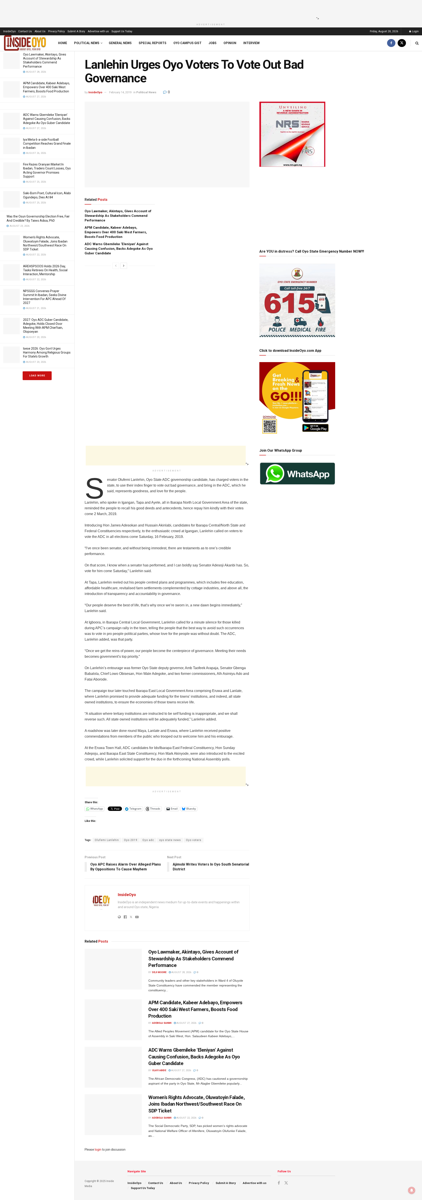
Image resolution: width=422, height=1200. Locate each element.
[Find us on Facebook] (391, 43)
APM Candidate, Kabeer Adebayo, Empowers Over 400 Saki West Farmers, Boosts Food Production (46, 87)
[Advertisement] (209, 10)
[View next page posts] (123, 266)
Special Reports (152, 43)
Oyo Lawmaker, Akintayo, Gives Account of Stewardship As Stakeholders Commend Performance (118, 215)
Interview (251, 43)
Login (415, 31)
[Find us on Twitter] (402, 43)
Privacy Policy (56, 31)
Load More (37, 375)
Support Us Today (121, 31)
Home (62, 43)
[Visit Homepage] (25, 43)
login (98, 1149)
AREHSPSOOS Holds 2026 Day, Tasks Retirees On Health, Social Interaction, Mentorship (45, 270)
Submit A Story (76, 31)
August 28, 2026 (181, 972)
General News (120, 43)
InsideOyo (9, 31)
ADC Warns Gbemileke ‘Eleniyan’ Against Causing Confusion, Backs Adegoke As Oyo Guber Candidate (46, 118)
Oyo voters (193, 840)
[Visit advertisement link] (167, 318)
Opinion (230, 43)
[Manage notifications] (411, 1190)
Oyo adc (148, 840)
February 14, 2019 (120, 92)
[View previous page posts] (116, 266)
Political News (86, 43)
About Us (40, 31)
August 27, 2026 (186, 1023)
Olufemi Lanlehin (107, 840)
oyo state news (170, 840)
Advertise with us (98, 31)
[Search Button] (417, 43)
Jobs (212, 43)
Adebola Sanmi (161, 1023)
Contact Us (25, 31)
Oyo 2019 (130, 840)
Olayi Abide (159, 1070)
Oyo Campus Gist (187, 43)
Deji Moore (159, 972)
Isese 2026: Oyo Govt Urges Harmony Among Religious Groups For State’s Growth (47, 352)
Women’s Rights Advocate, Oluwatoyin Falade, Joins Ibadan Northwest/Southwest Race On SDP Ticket (196, 1104)
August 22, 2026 (186, 1117)
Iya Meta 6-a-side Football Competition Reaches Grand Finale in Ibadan (47, 143)
